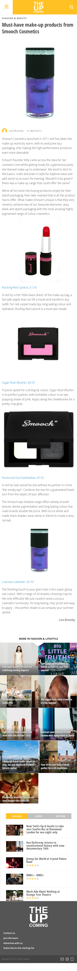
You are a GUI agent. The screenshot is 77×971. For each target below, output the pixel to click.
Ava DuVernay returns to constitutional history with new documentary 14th (45, 845)
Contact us (9, 933)
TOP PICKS (60, 816)
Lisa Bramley (16, 130)
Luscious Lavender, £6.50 (18, 582)
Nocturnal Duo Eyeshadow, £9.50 (23, 478)
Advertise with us (13, 943)
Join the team (10, 938)
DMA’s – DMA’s (35, 875)
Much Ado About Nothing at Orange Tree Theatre (43, 893)
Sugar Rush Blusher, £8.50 (18, 383)
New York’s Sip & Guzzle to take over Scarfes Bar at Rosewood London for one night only (45, 829)
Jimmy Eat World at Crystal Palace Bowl (46, 860)
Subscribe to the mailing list (18, 948)
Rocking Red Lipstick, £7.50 (19, 287)
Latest (38, 816)
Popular (16, 816)
